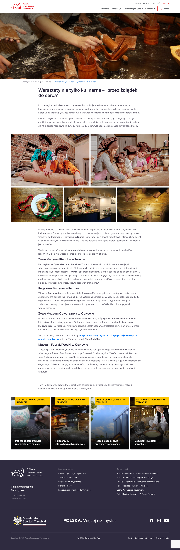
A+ (156, 3)
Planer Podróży (65, 486)
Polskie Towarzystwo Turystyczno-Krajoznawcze (138, 482)
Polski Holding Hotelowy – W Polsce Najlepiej (136, 494)
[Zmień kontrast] (159, 3)
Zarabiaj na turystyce (67, 477)
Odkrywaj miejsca (133, 9)
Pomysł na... (47, 82)
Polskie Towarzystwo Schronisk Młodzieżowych (137, 473)
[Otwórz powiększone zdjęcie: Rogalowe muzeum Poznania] (50, 160)
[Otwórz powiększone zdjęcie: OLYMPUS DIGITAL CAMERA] (143, 205)
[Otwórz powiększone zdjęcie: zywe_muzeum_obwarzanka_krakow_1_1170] (90, 205)
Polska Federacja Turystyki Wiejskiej (132, 486)
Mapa (166, 9)
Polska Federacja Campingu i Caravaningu (135, 477)
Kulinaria (149, 9)
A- (154, 3)
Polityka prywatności (161, 538)
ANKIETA (138, 3)
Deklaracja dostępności (143, 538)
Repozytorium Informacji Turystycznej (74, 490)
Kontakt (147, 3)
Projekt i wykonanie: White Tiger (88, 538)
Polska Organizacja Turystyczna (72, 473)
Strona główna (27, 82)
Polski (166, 3)
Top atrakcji (104, 9)
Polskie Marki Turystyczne (69, 482)
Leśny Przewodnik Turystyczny (130, 490)
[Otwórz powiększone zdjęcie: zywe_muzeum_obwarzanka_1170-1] (37, 205)
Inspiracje (116, 9)
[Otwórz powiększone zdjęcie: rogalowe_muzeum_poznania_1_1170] (130, 160)
